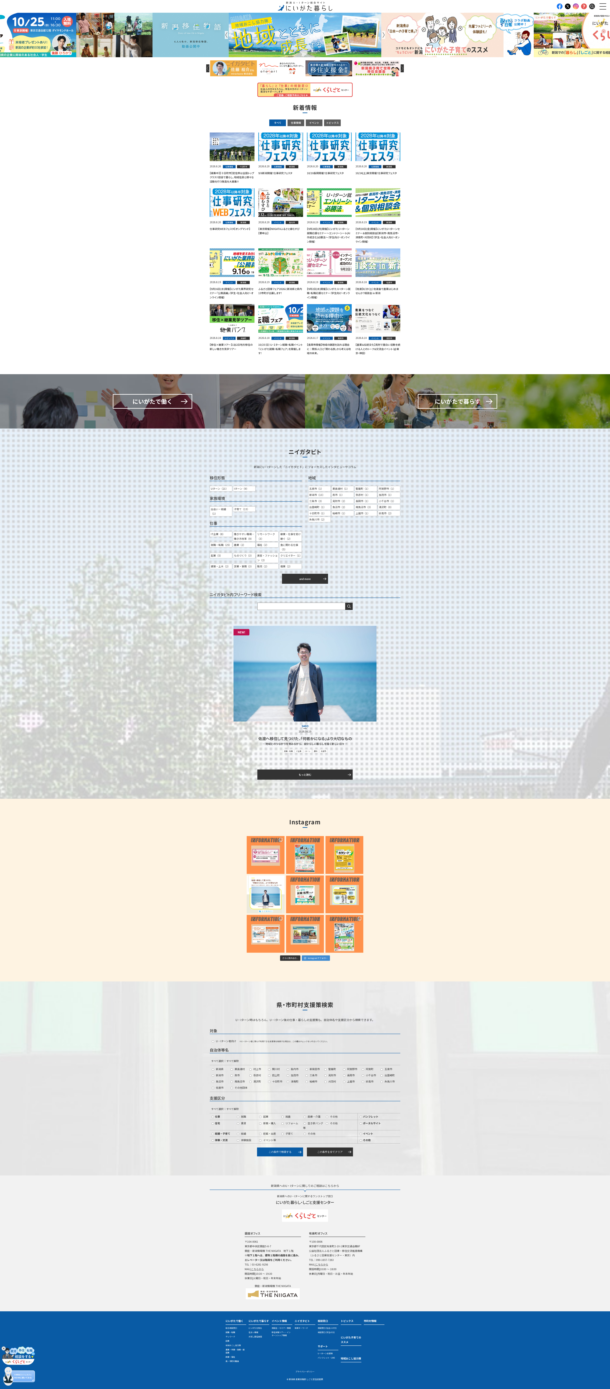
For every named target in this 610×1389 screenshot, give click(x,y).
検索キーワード (301, 1328)
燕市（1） (338, 495)
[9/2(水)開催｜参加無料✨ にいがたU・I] (266, 855)
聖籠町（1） (363, 488)
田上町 (275, 1075)
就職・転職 (288, 751)
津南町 (294, 1081)
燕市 (237, 1075)
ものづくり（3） (243, 555)
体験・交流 (221, 1140)
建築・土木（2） (220, 566)
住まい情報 (253, 1332)
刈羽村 (332, 1081)
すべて (277, 123)
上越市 (350, 1081)
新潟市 (219, 1075)
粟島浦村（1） (340, 488)
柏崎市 (313, 1081)
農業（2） (240, 545)
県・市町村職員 (232, 1361)
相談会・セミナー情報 (281, 1328)
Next (383, 35)
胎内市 (294, 1069)
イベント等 (269, 1140)
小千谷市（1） (387, 501)
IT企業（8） (218, 534)
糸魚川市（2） (317, 519)
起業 (265, 1116)
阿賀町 (369, 1069)
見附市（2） (339, 501)
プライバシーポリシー (305, 1371)
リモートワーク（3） (266, 536)
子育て (289, 1133)
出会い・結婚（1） (218, 511)
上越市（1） (363, 513)
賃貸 (243, 1123)
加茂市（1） (386, 495)
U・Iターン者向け (225, 1041)
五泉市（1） (316, 488)
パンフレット (370, 1116)
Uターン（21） (219, 488)
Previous (226, 35)
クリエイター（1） (291, 555)
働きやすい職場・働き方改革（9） (244, 536)
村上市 (257, 1069)
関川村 (275, 1069)
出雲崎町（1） (317, 507)
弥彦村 (257, 1075)
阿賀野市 (351, 1069)
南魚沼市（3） (364, 507)
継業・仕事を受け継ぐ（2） (290, 536)
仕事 (217, 1116)
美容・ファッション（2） (267, 558)
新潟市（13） (317, 495)
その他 (333, 1116)
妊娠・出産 (269, 1133)
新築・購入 (269, 1123)
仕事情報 (296, 123)
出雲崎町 (389, 1075)
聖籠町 (332, 1069)
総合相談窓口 (231, 1328)
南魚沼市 (239, 1081)
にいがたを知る (255, 1328)
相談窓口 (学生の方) (326, 1332)
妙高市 (369, 1081)
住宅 (217, 1123)
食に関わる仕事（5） (289, 547)
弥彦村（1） (363, 495)
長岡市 (350, 1075)
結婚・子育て (222, 1133)
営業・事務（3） (243, 566)
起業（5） (216, 555)
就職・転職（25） (221, 545)
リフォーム (291, 1123)
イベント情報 (279, 1321)
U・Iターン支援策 (325, 1353)
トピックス (332, 123)
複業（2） (286, 566)
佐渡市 (323, 751)
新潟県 (219, 1069)
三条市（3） (316, 501)
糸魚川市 (389, 1081)
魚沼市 (219, 1081)
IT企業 (298, 751)
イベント (314, 123)
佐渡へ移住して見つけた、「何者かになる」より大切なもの (305, 738)
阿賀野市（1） (387, 488)
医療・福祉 (230, 1356)
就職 (243, 1116)
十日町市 (276, 1081)
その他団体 (240, 1087)
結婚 (243, 1133)
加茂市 (294, 1075)
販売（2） (263, 566)
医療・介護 (313, 1116)
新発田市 (314, 1069)
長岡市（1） (363, 501)
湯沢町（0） (386, 507)
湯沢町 (257, 1081)
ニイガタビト (302, 1321)
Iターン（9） (241, 488)
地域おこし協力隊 (233, 1345)
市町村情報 (370, 1321)
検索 (349, 606)
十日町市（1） (317, 513)
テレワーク (230, 1336)
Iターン (307, 751)
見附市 (332, 1075)
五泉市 (388, 1069)
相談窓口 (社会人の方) (327, 1328)
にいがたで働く (234, 1321)
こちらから (257, 1269)
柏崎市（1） (339, 513)
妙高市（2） (386, 513)
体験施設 (245, 1140)
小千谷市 (370, 1075)
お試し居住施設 (255, 1336)
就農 (288, 1116)
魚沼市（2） (339, 507)
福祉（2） (263, 545)
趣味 (315, 751)
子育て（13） (242, 509)
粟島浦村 (239, 1069)
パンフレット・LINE (326, 1357)
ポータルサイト (371, 1123)
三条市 (313, 1075)
